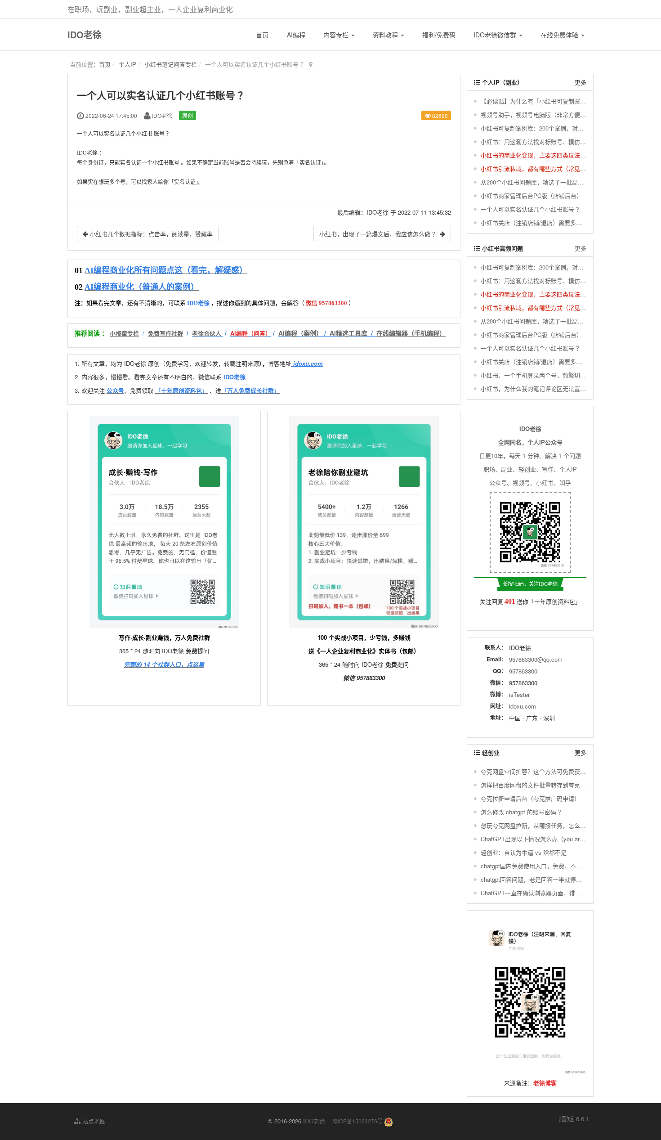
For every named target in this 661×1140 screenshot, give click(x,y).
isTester (519, 694)
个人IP (127, 64)
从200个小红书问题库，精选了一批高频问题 (538, 182)
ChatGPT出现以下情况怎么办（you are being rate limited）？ (561, 839)
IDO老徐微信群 (495, 34)
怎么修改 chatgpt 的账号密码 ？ (522, 812)
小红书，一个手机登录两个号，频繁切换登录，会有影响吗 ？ (560, 375)
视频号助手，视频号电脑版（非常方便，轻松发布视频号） (557, 114)
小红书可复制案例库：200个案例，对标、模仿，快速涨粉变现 (561, 128)
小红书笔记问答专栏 (170, 64)
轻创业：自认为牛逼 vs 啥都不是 (524, 852)
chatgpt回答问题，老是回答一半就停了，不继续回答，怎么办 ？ (564, 879)
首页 (262, 34)
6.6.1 (574, 1118)
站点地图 (93, 1121)
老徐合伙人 (206, 333)
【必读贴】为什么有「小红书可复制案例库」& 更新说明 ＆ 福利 (564, 101)
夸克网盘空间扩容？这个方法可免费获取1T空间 (542, 771)
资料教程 (386, 34)
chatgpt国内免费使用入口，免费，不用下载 (537, 866)
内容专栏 (336, 34)
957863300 (523, 671)
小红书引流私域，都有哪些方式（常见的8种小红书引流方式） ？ (565, 168)
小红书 (144, 134)
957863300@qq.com (536, 659)
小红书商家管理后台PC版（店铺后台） (531, 195)
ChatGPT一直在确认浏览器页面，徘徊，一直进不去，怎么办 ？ (564, 893)
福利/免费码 (439, 34)
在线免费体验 (560, 34)
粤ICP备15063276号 (357, 1121)
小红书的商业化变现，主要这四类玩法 (530, 155)
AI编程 (296, 34)
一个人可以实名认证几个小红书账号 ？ (531, 209)
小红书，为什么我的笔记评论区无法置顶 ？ (537, 388)
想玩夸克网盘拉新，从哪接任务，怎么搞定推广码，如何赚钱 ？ (563, 825)
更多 (580, 82)
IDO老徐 (84, 34)
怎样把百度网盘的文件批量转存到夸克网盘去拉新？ (548, 785)
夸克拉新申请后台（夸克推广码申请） (530, 798)
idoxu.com (522, 706)
